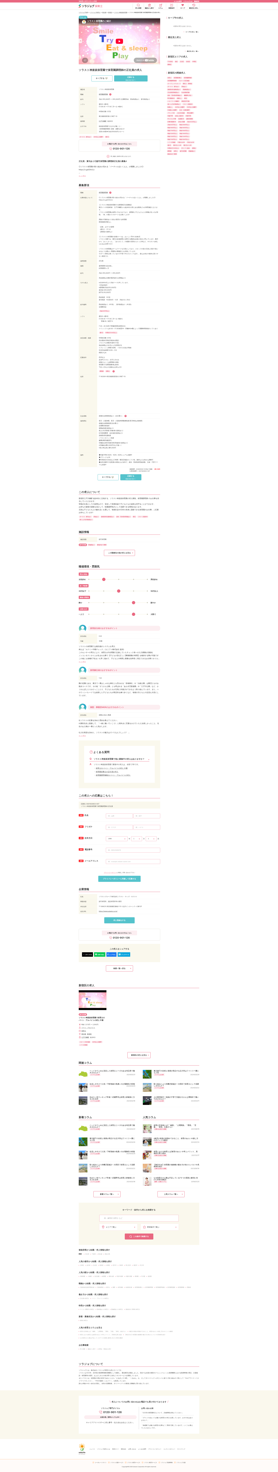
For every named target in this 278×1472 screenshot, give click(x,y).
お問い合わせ (132, 1449)
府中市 (115, 1265)
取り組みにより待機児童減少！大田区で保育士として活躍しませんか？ (176, 1085)
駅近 (134, 516)
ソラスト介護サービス (116, 1462)
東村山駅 (111, 1276)
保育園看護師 (171, 1287)
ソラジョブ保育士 (95, 12)
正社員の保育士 (84, 1298)
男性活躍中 (190, 113)
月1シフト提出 (185, 148)
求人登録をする (119, 920)
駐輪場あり (91, 545)
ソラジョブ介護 (180, 1462)
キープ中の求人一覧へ (192, 32)
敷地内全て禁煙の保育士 (133, 1309)
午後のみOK (181, 142)
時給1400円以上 (184, 133)
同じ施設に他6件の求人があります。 (121, 156)
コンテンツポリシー (169, 1449)
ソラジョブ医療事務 (167, 1462)
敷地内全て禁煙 (101, 545)
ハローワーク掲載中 (173, 101)
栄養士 (108, 371)
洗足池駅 (97, 1276)
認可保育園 (83, 545)
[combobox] (140, 1218)
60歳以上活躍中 (172, 110)
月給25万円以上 (192, 122)
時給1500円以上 (172, 133)
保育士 (169, 78)
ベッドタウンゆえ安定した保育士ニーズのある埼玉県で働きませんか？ (112, 1072)
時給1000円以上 (184, 139)
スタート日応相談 (184, 80)
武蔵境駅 (82, 1276)
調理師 (102, 371)
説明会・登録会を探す (104, 1349)
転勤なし (170, 107)
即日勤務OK (171, 98)
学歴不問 (188, 116)
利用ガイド (115, 1449)
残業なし (179, 98)
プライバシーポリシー (110, 872)
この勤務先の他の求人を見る (119, 553)
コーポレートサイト (101, 1462)
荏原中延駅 (120, 1276)
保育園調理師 (103, 94)
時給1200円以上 (184, 136)
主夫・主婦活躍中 (184, 110)
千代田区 (170, 61)
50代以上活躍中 (191, 107)
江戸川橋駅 (102, 121)
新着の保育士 (84, 1320)
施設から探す (92, 1349)
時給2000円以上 (184, 124)
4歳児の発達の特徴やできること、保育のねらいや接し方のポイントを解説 (176, 1139)
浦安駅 (150, 1276)
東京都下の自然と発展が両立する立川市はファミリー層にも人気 (176, 1072)
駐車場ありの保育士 (103, 1309)
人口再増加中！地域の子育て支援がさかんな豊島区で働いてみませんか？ (176, 1098)
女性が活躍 (181, 122)
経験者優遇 (189, 119)
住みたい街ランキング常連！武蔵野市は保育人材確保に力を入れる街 (112, 1098)
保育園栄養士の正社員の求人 (107, 772)
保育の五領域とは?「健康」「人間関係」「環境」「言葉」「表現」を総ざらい (175, 1126)
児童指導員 (100, 1287)
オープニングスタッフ (174, 83)
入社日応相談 (181, 113)
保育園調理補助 (172, 80)
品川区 (88, 1265)
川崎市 (121, 1265)
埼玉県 (87, 1254)
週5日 (107, 137)
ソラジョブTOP (83, 12)
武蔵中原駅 (129, 1276)
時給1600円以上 (184, 130)
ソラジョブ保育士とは (103, 1449)
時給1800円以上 (184, 127)
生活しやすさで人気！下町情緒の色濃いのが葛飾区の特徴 (112, 1084)
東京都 (104, 12)
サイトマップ (181, 1449)
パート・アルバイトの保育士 (100, 1298)
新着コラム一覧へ (107, 1194)
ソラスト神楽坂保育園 (120, 12)
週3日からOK (177, 145)
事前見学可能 (185, 101)
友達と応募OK (179, 116)
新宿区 (110, 12)
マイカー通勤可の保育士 (87, 1309)
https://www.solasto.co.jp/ (108, 911)
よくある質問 (178, 1)
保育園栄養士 (178, 78)
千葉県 (94, 1254)
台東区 (108, 1265)
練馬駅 (104, 1276)
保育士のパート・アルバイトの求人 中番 (112, 768)
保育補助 (120, 1287)
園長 (114, 1287)
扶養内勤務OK (172, 122)
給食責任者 (129, 1287)
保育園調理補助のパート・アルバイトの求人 (113, 775)
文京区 (182, 61)
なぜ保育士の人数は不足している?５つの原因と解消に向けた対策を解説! (176, 1179)
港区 (176, 61)
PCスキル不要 (172, 119)
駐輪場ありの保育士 (117, 1309)
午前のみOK (190, 142)
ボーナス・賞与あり (85, 137)
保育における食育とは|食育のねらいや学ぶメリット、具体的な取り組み (176, 1152)
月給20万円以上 (104, 311)
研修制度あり (187, 89)
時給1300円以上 (172, 136)
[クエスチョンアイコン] (110, 94)
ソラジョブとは (187, 1)
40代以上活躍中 (98, 137)
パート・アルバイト (88, 1028)
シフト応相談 (171, 142)
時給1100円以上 (172, 139)
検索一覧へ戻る (119, 968)
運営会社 (123, 1449)
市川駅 (143, 1276)
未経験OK (181, 119)
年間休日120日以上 (111, 332)
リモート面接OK (143, 516)
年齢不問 (170, 116)
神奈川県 (107, 1254)
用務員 (189, 1287)
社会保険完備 (185, 92)
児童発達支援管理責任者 (87, 1287)
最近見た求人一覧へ (193, 51)
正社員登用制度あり (173, 92)
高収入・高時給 (187, 83)
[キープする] (102, 78)
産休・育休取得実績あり (123, 516)
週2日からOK (187, 145)
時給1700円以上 (172, 130)
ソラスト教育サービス (150, 1462)
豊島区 (169, 64)
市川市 (142, 1265)
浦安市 (135, 1265)
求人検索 (82, 1349)
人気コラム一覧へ (171, 1194)
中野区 (194, 61)
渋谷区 (188, 61)
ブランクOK (171, 113)
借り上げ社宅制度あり (86, 519)
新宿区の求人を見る (139, 1055)
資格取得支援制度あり (107, 516)
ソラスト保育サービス (133, 1462)
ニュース (92, 1449)
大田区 (82, 1265)
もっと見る (82, 176)
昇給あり (96, 516)
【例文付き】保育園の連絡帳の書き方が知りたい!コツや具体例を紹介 (176, 1165)
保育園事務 (181, 1287)
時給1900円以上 (172, 127)
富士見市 (128, 1265)
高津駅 (137, 1276)
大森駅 (90, 1276)
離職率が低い (188, 95)
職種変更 (196, 1)
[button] (119, 157)
